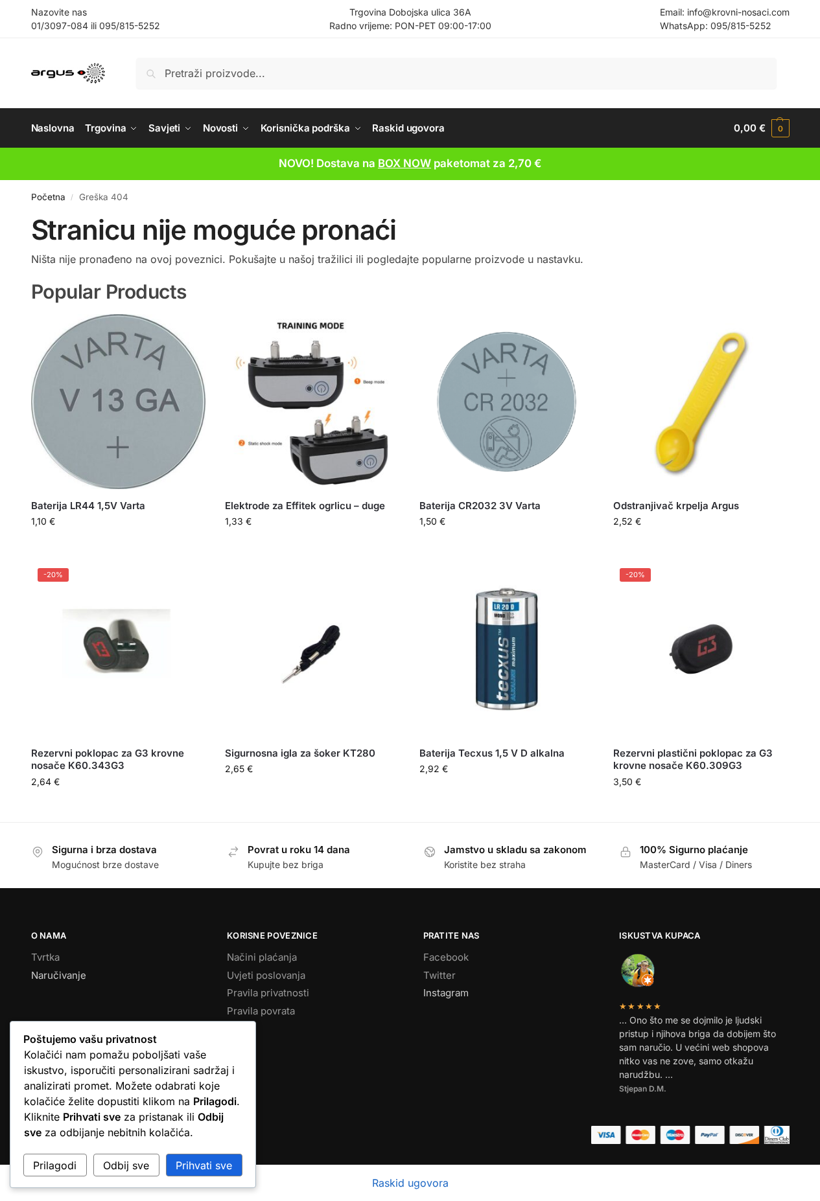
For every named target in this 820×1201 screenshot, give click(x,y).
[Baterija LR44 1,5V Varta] (118, 401)
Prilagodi (54, 1165)
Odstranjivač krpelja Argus (676, 505)
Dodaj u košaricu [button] (118, 548)
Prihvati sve (204, 1165)
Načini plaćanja (262, 957)
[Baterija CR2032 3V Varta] (506, 401)
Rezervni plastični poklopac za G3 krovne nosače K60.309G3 (693, 759)
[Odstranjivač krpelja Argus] (700, 401)
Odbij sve (126, 1165)
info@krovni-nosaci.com (738, 11)
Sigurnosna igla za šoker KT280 (300, 753)
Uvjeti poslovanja (266, 975)
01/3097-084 (59, 25)
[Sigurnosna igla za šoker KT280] (312, 649)
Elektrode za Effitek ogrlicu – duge (305, 505)
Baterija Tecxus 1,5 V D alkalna (492, 753)
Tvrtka (45, 957)
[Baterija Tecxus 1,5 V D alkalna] (506, 649)
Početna (48, 197)
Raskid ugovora (410, 1182)
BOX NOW (404, 163)
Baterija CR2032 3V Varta (480, 505)
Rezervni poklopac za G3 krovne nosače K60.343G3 (107, 759)
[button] (761, 128)
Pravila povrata (261, 1011)
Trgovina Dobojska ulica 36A (410, 11)
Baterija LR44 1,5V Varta (88, 505)
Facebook (446, 957)
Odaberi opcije (701, 548)
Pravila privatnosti (268, 993)
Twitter (439, 975)
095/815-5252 (129, 25)
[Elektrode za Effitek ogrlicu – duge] (312, 401)
